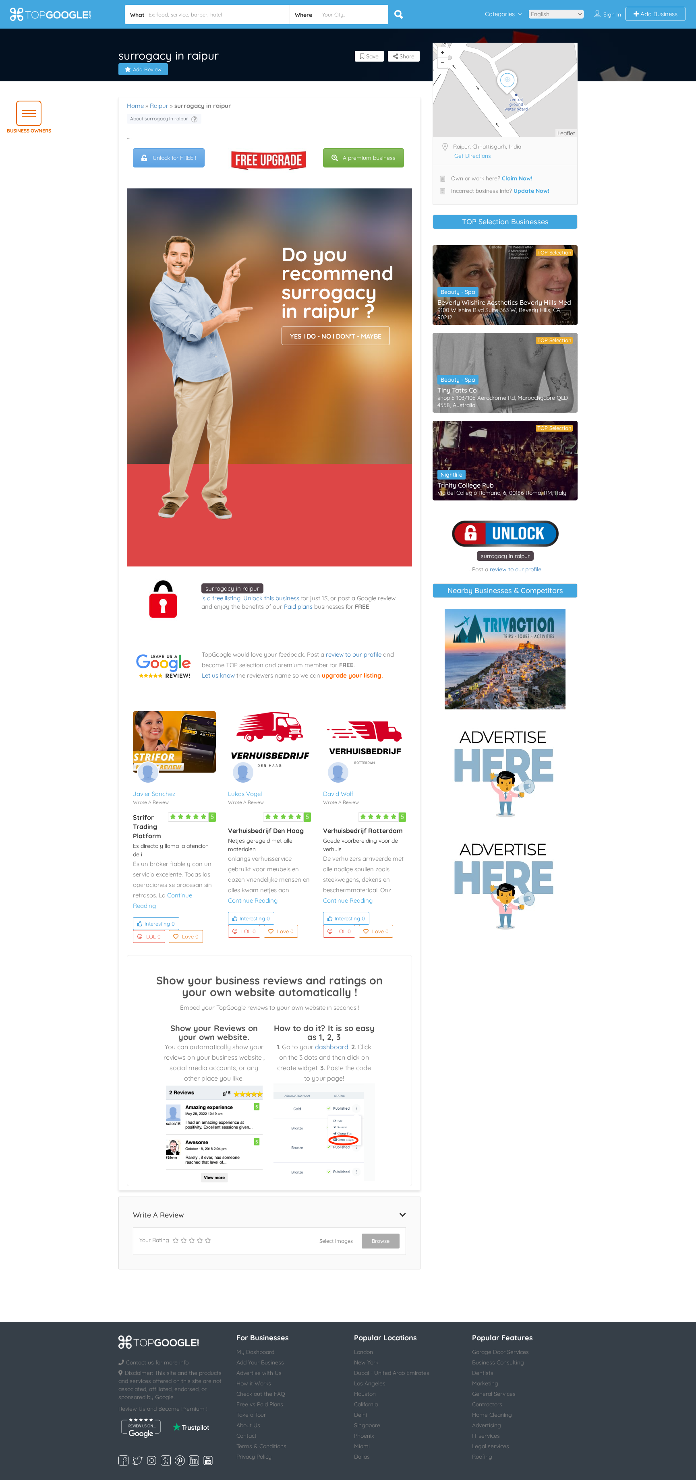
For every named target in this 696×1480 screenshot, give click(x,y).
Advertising (486, 1425)
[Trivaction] (505, 659)
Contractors (487, 1404)
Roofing (482, 1456)
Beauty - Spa (458, 292)
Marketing (485, 1383)
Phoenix (364, 1435)
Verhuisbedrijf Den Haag (266, 831)
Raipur (159, 106)
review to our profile (353, 654)
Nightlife (451, 474)
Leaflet (566, 133)
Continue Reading (253, 900)
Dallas (362, 1456)
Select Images (336, 1241)
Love (190, 936)
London (363, 1352)
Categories (500, 14)
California (366, 1404)
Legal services (490, 1446)
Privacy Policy (253, 1456)
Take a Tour (251, 1414)
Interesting (160, 923)
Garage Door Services (500, 1352)
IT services (486, 1435)
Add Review (147, 69)
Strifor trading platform (147, 826)
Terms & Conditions (261, 1446)
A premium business (369, 157)
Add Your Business (260, 1362)
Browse (380, 1241)
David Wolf (338, 794)
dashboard (331, 1047)
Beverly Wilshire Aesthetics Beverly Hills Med (504, 302)
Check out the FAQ (260, 1393)
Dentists (482, 1373)
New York (366, 1362)
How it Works (253, 1383)
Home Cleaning (492, 1414)
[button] (28, 113)
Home (135, 106)
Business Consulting (498, 1362)
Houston (365, 1393)
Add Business (658, 14)
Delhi (360, 1414)
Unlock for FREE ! (174, 157)
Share (406, 56)
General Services (494, 1393)
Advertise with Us (259, 1373)
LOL (153, 936)
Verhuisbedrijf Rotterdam (363, 831)
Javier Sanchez (154, 794)
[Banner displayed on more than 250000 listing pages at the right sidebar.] (505, 771)
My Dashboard (255, 1352)
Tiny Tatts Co (457, 390)
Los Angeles (369, 1383)
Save (372, 56)
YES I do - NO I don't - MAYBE (335, 336)
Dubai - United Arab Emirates (391, 1373)
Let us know (218, 675)
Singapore (367, 1425)
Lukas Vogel (245, 794)
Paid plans (298, 606)
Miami (362, 1446)
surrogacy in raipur (232, 588)
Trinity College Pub (465, 485)
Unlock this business (271, 598)
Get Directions (472, 155)
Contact (246, 1435)
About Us (248, 1425)
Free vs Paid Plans (259, 1404)
